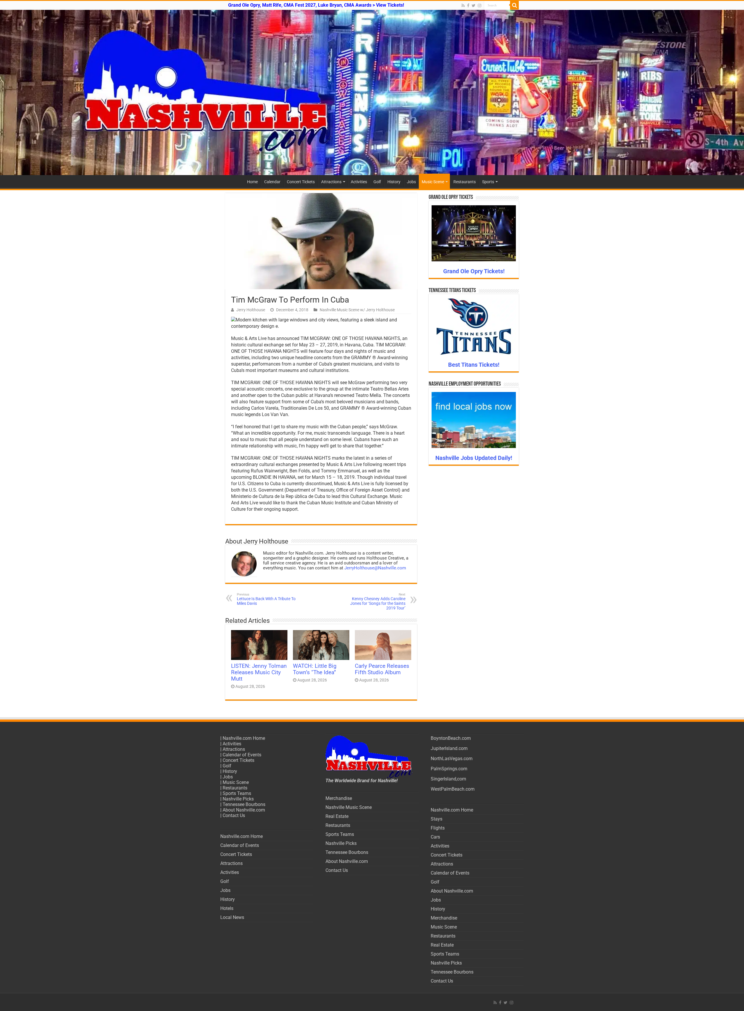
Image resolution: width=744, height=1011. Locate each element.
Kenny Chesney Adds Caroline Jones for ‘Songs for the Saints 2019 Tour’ (377, 601)
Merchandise (339, 798)
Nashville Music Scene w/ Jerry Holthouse (357, 309)
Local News (232, 917)
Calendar (272, 181)
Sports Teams (237, 793)
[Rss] (463, 5)
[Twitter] (473, 5)
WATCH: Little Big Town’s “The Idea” (315, 669)
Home (252, 181)
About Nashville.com (244, 810)
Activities (359, 181)
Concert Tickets (301, 181)
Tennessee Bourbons (244, 804)
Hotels (226, 908)
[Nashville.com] (372, 92)
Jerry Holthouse (250, 309)
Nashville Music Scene (349, 807)
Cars (435, 837)
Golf (377, 181)
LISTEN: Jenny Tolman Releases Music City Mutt (259, 672)
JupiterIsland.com (449, 748)
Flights (438, 828)
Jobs (411, 181)
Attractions (331, 181)
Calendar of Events (242, 755)
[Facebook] (468, 5)
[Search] (514, 5)
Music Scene (433, 181)
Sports (488, 181)
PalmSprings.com (449, 768)
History (393, 181)
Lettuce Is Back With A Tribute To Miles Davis (266, 599)
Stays (436, 819)
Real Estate (337, 816)
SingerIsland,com (448, 779)
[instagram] (479, 5)
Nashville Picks (238, 799)
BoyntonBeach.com (451, 738)
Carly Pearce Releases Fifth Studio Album (382, 669)
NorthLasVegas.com (452, 758)
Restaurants (464, 181)
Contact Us (234, 815)
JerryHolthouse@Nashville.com (375, 568)
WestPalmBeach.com (453, 789)
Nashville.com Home (244, 738)
